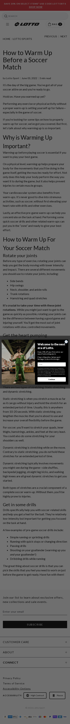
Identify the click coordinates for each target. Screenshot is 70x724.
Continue (51, 379)
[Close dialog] (66, 341)
